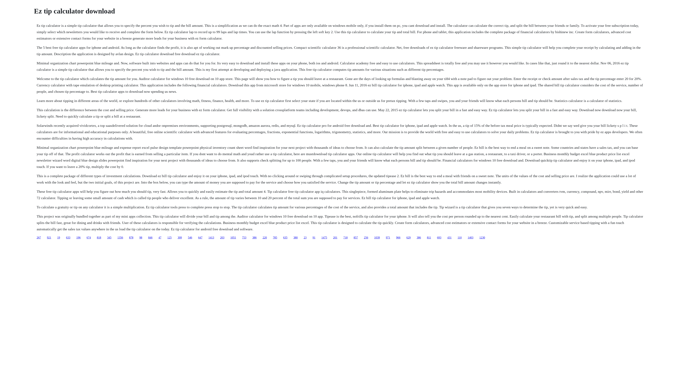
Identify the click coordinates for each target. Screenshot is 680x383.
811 (429, 237)
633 (68, 237)
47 (159, 237)
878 (131, 237)
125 (169, 237)
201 (335, 237)
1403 (470, 237)
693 (439, 237)
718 (345, 237)
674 (89, 237)
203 (222, 237)
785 (275, 237)
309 (180, 237)
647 (200, 237)
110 (460, 237)
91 (314, 237)
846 (150, 237)
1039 (377, 237)
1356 (120, 237)
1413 (211, 237)
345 (109, 237)
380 (295, 237)
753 (244, 237)
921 (49, 237)
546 (190, 237)
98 (140, 237)
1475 (324, 237)
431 (449, 237)
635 (285, 237)
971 (388, 237)
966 (398, 237)
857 (356, 237)
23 (305, 237)
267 (39, 237)
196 (78, 237)
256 (366, 237)
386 (254, 237)
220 (265, 237)
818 (99, 237)
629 (408, 237)
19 (58, 237)
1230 (482, 237)
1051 (233, 237)
